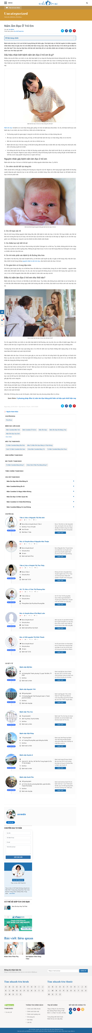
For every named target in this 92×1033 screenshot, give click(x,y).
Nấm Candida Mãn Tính (13, 430)
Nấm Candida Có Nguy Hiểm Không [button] (19, 491)
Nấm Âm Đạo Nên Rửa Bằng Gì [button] (17, 481)
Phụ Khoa (18, 17)
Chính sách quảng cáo (33, 1014)
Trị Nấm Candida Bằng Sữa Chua (57, 449)
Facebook (66, 30)
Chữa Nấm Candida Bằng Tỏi (36, 449)
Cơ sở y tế (9, 1012)
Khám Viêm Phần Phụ (11, 956)
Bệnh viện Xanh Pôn (27, 777)
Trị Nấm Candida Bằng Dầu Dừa (15, 445)
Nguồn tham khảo (12, 411)
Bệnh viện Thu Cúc (26, 712)
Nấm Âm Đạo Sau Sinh (13, 433)
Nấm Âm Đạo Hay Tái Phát (19, 906)
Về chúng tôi (31, 1017)
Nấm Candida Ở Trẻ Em (29, 430)
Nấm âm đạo (8, 128)
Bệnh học (12, 17)
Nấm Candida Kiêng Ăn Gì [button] (16, 486)
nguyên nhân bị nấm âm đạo (31, 261)
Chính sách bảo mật (33, 1011)
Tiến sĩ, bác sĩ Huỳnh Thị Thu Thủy (32, 565)
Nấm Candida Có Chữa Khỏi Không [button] (19, 502)
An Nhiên (11, 29)
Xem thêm (9, 437)
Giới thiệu (30, 1020)
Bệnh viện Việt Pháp (27, 733)
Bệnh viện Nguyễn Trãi (28, 689)
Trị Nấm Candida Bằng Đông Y (15, 465)
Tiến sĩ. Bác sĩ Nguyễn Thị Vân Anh (32, 518)
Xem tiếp (60, 532)
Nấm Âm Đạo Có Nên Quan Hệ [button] (17, 497)
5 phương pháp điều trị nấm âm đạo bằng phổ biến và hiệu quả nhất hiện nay (46, 398)
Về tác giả (10, 822)
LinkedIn (70, 30)
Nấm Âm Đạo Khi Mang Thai (58, 430)
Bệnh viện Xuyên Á (26, 755)
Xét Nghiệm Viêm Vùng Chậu (33, 958)
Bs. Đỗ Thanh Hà (19, 31)
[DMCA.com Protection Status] (9, 1005)
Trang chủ (6, 17)
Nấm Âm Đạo (43, 430)
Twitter (62, 30)
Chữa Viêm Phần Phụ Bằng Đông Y (37, 465)
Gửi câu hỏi (18, 857)
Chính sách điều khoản (34, 1009)
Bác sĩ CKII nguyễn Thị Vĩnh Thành (32, 637)
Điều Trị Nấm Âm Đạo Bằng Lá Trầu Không (39, 445)
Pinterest (74, 30)
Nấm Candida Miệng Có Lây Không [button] (19, 507)
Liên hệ (29, 1022)
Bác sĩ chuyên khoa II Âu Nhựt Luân (32, 613)
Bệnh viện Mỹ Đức (26, 667)
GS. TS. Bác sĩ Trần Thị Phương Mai (32, 589)
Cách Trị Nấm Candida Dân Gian (15, 449)
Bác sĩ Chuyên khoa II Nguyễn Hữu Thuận (34, 541)
